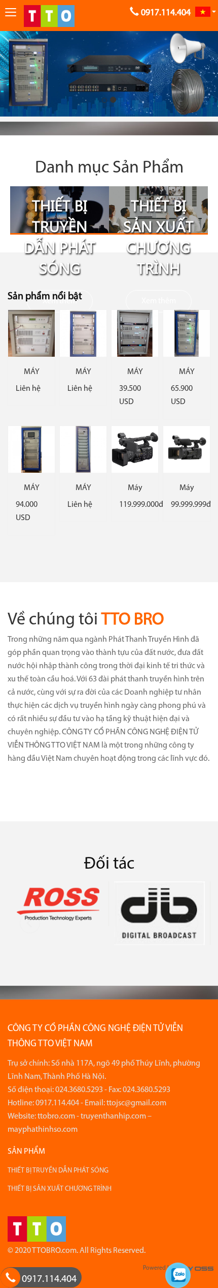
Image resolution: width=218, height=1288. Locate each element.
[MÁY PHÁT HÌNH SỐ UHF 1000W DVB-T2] (31, 449)
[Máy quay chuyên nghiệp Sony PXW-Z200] (135, 449)
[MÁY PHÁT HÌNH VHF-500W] (31, 333)
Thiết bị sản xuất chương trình (158, 236)
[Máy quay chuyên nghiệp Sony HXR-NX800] (186, 449)
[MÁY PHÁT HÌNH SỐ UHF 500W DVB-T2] (186, 333)
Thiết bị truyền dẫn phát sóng (59, 236)
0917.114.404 (49, 1279)
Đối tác (109, 864)
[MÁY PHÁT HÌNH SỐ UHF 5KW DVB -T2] (83, 449)
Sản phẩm (26, 1152)
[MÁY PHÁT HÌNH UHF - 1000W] (83, 333)
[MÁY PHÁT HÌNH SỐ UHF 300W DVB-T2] (135, 333)
